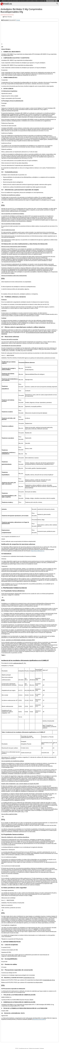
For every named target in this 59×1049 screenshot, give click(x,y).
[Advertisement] (29, 32)
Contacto (42, 1048)
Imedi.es (7, 3)
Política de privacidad (34, 1048)
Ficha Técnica (8, 16)
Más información (50, 1)
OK (56, 1)
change (18, 20)
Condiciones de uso (23, 1048)
